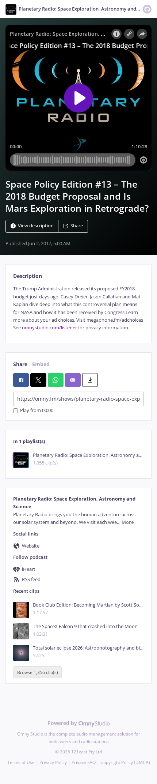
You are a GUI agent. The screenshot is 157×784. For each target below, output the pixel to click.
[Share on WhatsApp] (56, 380)
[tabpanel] (78, 308)
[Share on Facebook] (21, 380)
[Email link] (73, 380)
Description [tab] (27, 276)
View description (36, 226)
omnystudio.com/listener (49, 328)
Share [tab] (20, 364)
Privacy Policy (53, 762)
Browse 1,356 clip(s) (37, 672)
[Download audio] (90, 380)
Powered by (62, 723)
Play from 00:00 (36, 410)
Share (76, 226)
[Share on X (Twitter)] (38, 380)
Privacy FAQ (84, 762)
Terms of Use (21, 762)
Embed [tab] (41, 364)
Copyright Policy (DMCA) (125, 762)
